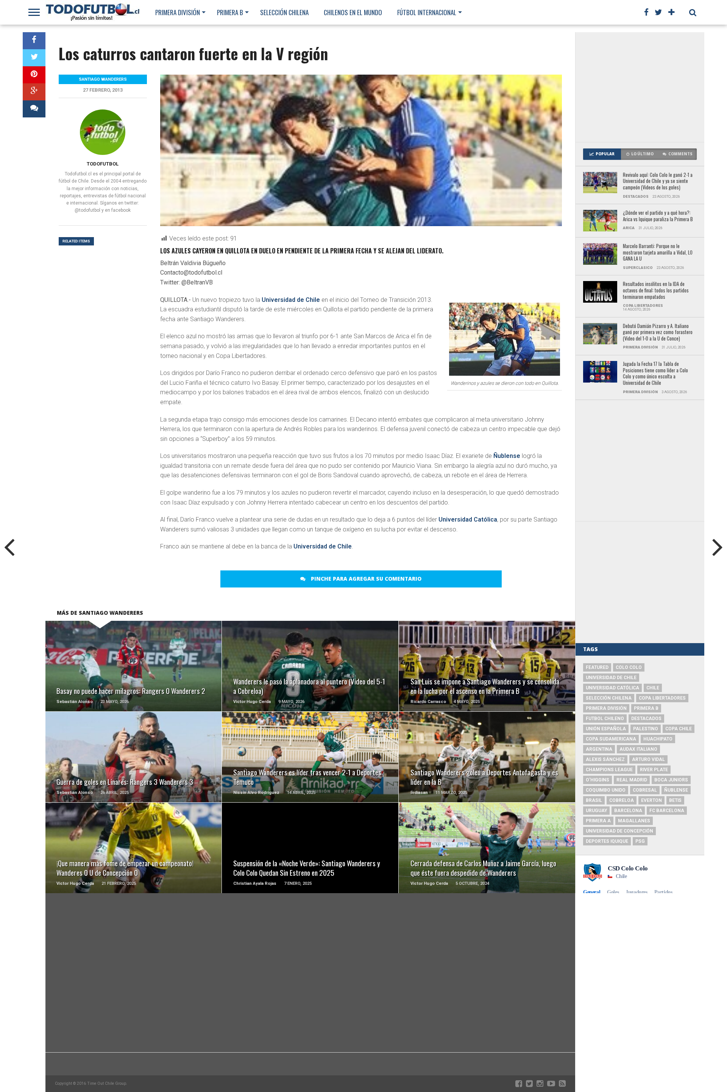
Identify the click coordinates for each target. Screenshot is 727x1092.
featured (597, 667)
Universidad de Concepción (619, 831)
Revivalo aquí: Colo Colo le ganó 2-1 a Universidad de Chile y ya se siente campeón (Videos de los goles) (658, 181)
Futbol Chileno (605, 718)
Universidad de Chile (291, 299)
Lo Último (642, 154)
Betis (675, 800)
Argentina (599, 749)
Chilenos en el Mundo (353, 12)
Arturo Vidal (648, 759)
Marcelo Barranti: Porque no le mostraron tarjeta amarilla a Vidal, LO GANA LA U (658, 252)
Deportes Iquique (607, 841)
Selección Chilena (284, 12)
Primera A (598, 820)
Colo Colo (629, 667)
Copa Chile (678, 728)
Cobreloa (621, 800)
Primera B (230, 12)
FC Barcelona (666, 810)
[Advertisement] (640, 87)
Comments (680, 154)
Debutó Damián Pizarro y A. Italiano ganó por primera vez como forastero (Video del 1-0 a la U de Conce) (658, 332)
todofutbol (103, 164)
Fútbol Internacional (426, 12)
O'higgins (597, 780)
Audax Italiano (638, 749)
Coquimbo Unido (606, 790)
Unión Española (606, 728)
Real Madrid (631, 780)
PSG (640, 841)
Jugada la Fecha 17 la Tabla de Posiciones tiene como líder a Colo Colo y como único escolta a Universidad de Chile (655, 373)
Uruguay (596, 810)
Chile (652, 688)
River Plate (654, 769)
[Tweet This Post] (34, 57)
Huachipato (657, 739)
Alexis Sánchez (605, 759)
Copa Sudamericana (611, 739)
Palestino (645, 728)
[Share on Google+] (34, 91)
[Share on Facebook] (34, 40)
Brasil (594, 800)
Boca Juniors (671, 780)
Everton (651, 800)
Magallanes (634, 820)
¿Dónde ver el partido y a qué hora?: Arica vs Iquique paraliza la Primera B (658, 216)
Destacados (646, 718)
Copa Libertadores (662, 698)
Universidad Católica (467, 519)
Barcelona (628, 810)
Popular (605, 154)
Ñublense (506, 455)
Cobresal (645, 790)
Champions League (609, 769)
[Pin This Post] (34, 74)
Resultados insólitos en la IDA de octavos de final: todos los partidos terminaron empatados (656, 290)
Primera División (177, 12)
